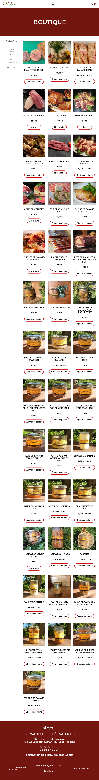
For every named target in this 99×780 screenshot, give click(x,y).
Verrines (11, 68)
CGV (60, 765)
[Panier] (91, 4)
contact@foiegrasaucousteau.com (49, 754)
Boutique (48, 771)
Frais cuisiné (12, 61)
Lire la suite (34, 127)
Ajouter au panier (34, 81)
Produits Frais (11, 42)
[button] (53, 4)
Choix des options (85, 81)
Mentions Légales (44, 765)
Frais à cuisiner (11, 51)
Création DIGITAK (80, 768)
